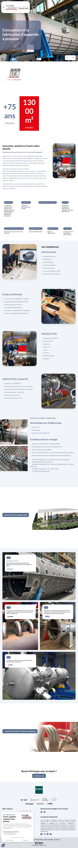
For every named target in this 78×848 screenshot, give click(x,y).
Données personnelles (48, 839)
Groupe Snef (56, 839)
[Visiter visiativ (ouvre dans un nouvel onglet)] (30, 803)
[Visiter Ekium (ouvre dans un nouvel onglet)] (34, 799)
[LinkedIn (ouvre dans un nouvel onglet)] (41, 812)
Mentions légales (39, 839)
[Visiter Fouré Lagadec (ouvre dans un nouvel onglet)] (45, 799)
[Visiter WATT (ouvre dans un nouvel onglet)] (54, 798)
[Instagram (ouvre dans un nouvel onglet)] (44, 834)
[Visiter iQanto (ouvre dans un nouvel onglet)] (40, 803)
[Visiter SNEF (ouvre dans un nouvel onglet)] (24, 800)
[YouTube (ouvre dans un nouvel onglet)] (44, 812)
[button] (38, 59)
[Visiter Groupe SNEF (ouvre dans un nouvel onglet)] (39, 790)
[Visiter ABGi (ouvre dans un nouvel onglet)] (49, 803)
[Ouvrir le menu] (3, 7)
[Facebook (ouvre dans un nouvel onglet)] (41, 834)
